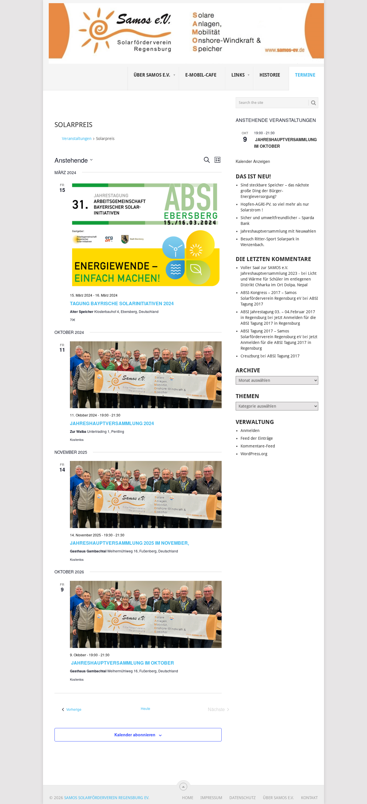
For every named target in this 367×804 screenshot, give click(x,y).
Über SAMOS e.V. (152, 75)
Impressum (211, 797)
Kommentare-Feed (258, 446)
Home (187, 797)
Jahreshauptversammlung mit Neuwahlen (278, 231)
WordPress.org (254, 453)
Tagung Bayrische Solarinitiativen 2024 (122, 303)
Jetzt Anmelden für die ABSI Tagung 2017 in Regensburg (279, 342)
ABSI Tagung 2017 (283, 356)
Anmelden (250, 430)
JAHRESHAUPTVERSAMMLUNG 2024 (112, 423)
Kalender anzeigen (253, 161)
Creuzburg (250, 356)
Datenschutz (242, 797)
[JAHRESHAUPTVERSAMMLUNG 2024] (146, 374)
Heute (145, 708)
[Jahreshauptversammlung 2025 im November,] (146, 494)
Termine (305, 75)
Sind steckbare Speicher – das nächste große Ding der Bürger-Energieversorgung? (275, 191)
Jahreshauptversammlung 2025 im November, (129, 543)
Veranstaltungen (76, 138)
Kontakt (309, 797)
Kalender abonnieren (134, 734)
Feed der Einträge (257, 438)
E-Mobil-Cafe (200, 75)
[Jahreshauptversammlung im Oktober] (146, 614)
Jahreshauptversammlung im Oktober (122, 662)
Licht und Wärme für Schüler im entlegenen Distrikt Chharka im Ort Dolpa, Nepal (279, 279)
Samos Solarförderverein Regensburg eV (106, 797)
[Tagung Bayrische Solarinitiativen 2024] (146, 234)
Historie (269, 75)
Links (238, 75)
